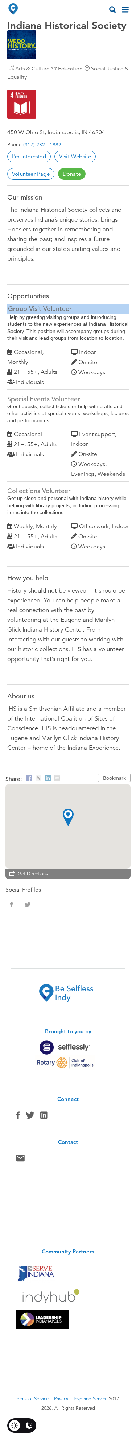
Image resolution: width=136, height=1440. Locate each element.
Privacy (61, 1399)
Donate (72, 173)
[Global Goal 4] (21, 104)
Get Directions (33, 874)
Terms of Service (32, 1399)
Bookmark (114, 778)
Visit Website (75, 156)
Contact (20, 1159)
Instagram (44, 1116)
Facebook (18, 1116)
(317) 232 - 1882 (42, 144)
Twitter (30, 1116)
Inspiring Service (90, 1399)
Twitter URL (27, 904)
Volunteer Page (31, 173)
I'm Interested (29, 156)
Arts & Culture (32, 68)
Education (70, 68)
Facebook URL (11, 904)
